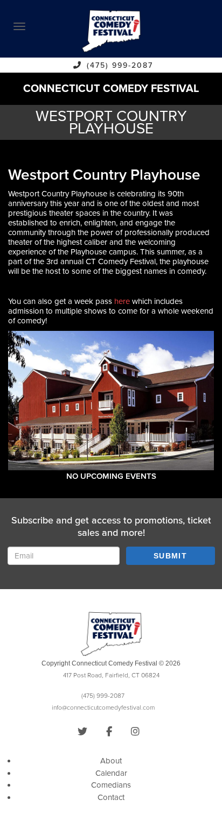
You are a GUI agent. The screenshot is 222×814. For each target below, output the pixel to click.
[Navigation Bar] (19, 26)
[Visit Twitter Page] (82, 732)
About (111, 761)
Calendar (111, 773)
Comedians (111, 785)
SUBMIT (170, 555)
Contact (111, 797)
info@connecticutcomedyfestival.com (103, 707)
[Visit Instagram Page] (135, 732)
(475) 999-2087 (120, 65)
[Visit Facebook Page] (109, 732)
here (122, 301)
